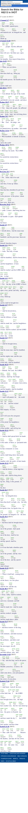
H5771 (2, 406)
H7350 (17, 642)
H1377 (16, 657)
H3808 (6, 741)
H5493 (22, 729)
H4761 (14, 669)
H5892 (10, 583)
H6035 (10, 147)
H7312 (2, 260)
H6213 (10, 721)
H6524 (12, 708)
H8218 (11, 577)
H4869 (15, 466)
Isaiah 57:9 (4, 621)
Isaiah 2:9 (3, 225)
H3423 (11, 23)
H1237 (16, 616)
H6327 (4, 90)
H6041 (12, 43)
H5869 (12, 49)
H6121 (2, 610)
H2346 (2, 472)
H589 (13, 690)
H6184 (2, 425)
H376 (8, 233)
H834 (21, 192)
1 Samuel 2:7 (4, 20)
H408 (21, 233)
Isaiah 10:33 (4, 364)
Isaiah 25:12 (4, 463)
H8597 (9, 675)
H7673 (11, 406)
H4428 (15, 624)
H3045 (4, 683)
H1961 (12, 538)
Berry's (15, 758)
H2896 (7, 174)
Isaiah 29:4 (4, 516)
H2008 (15, 180)
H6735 (2, 642)
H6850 (2, 562)
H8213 (13, 29)
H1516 (7, 591)
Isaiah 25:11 (4, 430)
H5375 (2, 240)
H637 (24, 29)
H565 (1, 538)
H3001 (20, 702)
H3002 (2, 714)
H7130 (2, 439)
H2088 (19, 119)
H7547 (2, 636)
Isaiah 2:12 (4, 278)
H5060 (7, 478)
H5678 (12, 90)
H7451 (2, 400)
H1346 (4, 207)
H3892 (6, 708)
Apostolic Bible (11, 761)
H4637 (2, 379)
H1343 (17, 96)
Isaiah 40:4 (4, 588)
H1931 (6, 273)
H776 (1, 139)
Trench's (22, 758)
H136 (11, 729)
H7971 (11, 636)
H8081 (2, 630)
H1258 (4, 570)
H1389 (15, 597)
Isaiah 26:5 (4, 490)
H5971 (7, 43)
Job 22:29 (3, 61)
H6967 (14, 379)
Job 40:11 (3, 88)
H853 (3, 43)
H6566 (4, 433)
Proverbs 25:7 (4, 171)
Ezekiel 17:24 (4, 681)
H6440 (2, 192)
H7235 (12, 630)
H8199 (12, 119)
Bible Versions (22, 756)
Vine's (2, 761)
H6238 (2, 29)
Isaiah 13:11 (4, 391)
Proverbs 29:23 (5, 204)
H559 (1, 70)
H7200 (2, 96)
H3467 (2, 49)
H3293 (2, 577)
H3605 (10, 96)
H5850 (2, 675)
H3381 (16, 570)
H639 (18, 90)
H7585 (17, 649)
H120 (7, 207)
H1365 (8, 248)
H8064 (20, 133)
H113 (9, 367)
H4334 (13, 610)
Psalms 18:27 (4, 102)
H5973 (2, 457)
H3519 (2, 219)
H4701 (2, 735)
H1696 (14, 525)
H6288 (14, 373)
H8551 (16, 213)
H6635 (22, 281)
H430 (7, 119)
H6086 (17, 683)
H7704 (2, 690)
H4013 (4, 466)
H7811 (2, 445)
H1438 (21, 379)
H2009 (4, 367)
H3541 (4, 729)
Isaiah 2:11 (4, 245)
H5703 (20, 160)
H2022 (9, 597)
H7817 (3, 227)
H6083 (2, 484)
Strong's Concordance (8, 756)
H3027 (21, 433)
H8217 (2, 213)
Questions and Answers (17, 753)
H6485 (4, 393)
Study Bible (4, 753)
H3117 (2, 273)
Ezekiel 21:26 (4, 726)
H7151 (19, 498)
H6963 (14, 550)
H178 (1, 544)
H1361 (2, 702)
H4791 (12, 498)
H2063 (2, 741)
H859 (7, 104)
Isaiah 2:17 (4, 305)
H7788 (3, 624)
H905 (23, 266)
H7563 (2, 160)
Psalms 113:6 (4, 130)
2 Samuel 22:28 (5, 41)
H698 (11, 457)
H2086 (2, 418)
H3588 (4, 63)
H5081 (12, 192)
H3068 (3, 23)
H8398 (20, 393)
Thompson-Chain (6, 758)
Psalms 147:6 (4, 145)
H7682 (2, 266)
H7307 (10, 213)
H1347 (2, 412)
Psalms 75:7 (4, 116)
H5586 (8, 373)
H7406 (2, 616)
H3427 (2, 498)
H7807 (2, 76)
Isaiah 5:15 (4, 338)
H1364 (2, 359)
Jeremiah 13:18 (5, 654)
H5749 (3, 147)
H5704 (21, 478)
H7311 (2, 35)
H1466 (15, 70)
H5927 (2, 180)
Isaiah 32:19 (4, 568)
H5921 (22, 49)
